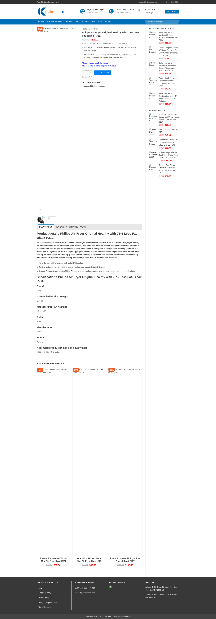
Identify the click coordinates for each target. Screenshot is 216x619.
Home (41, 22)
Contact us (88, 22)
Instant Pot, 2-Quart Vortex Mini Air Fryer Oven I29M (53, 559)
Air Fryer (93, 29)
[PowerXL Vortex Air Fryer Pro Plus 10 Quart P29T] (125, 461)
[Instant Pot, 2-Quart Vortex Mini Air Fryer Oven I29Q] (89, 461)
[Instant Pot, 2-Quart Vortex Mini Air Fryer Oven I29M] (53, 461)
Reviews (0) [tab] (61, 227)
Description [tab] (45, 227)
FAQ (78, 22)
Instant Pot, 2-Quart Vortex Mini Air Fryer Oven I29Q (89, 559)
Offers (69, 22)
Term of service (44, 607)
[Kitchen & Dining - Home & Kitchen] (56, 11)
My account (104, 22)
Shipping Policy (44, 593)
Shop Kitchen (54, 22)
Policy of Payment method (49, 603)
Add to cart (102, 73)
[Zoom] (40, 211)
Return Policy (44, 598)
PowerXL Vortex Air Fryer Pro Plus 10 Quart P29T (125, 559)
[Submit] (177, 22)
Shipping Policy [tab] (77, 227)
